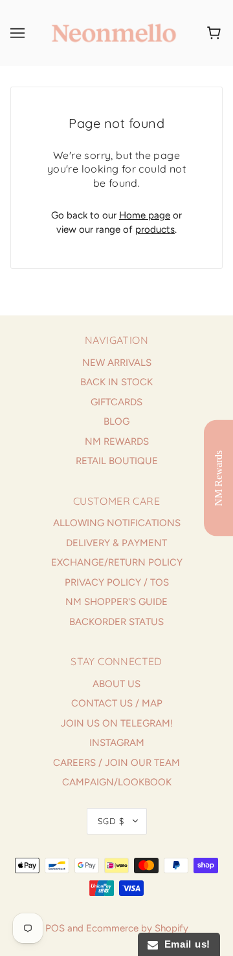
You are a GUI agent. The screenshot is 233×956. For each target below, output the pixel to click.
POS (55, 928)
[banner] (114, 32)
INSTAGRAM (116, 743)
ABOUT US (116, 684)
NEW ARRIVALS (116, 362)
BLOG (116, 421)
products (155, 229)
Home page (144, 215)
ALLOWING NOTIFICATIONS (117, 523)
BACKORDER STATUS (116, 622)
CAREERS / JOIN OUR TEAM (116, 763)
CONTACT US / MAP (116, 703)
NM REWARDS (117, 441)
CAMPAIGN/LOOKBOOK (117, 782)
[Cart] (216, 33)
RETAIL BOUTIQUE (117, 461)
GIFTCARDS (116, 402)
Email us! (184, 944)
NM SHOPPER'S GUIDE (116, 602)
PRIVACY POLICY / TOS (117, 582)
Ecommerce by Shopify (137, 928)
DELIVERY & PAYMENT (116, 543)
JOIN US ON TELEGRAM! (117, 723)
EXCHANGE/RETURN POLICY (117, 562)
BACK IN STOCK (116, 382)
